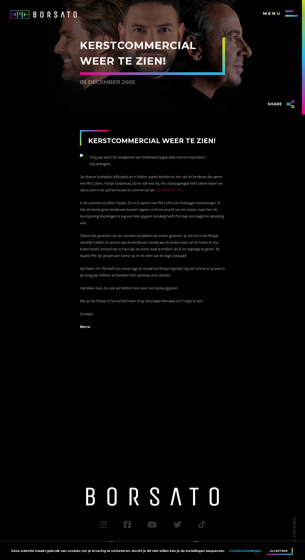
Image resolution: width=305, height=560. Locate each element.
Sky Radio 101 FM (168, 190)
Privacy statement (294, 535)
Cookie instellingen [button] (245, 551)
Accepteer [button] (279, 551)
